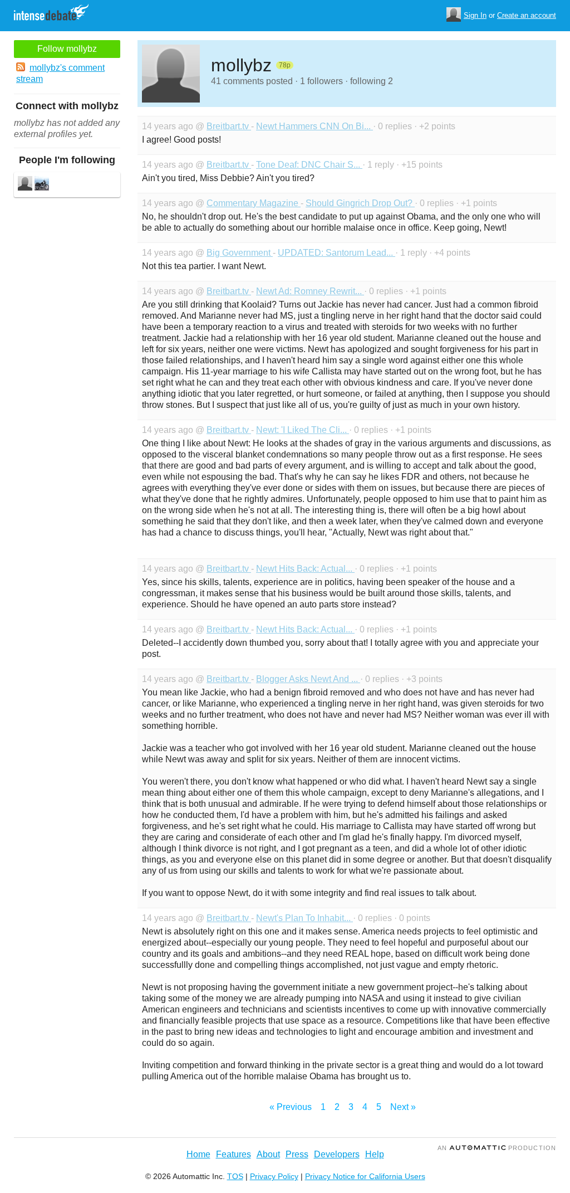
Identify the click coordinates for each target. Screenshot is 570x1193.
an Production (497, 1148)
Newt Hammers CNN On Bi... (314, 126)
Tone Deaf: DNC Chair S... (309, 164)
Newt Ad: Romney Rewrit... (310, 291)
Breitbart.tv (229, 126)
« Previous (290, 1107)
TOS (235, 1176)
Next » (403, 1107)
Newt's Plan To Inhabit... (304, 918)
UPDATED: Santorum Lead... (336, 252)
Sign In (475, 15)
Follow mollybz (67, 48)
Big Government (240, 252)
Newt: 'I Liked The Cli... (302, 430)
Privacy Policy (274, 1176)
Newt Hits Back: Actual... (305, 568)
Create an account (526, 15)
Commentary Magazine (254, 203)
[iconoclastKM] (42, 184)
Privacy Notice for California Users (365, 1176)
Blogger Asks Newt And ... (308, 679)
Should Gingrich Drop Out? (360, 203)
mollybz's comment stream (60, 73)
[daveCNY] (25, 184)
